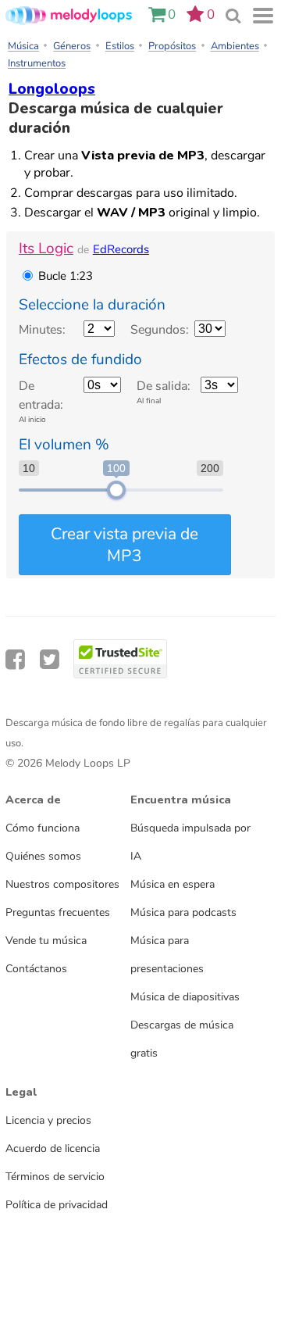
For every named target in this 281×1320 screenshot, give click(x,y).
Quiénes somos (43, 856)
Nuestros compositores (62, 884)
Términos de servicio (55, 1176)
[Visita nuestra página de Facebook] (15, 660)
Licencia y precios (48, 1120)
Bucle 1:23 (65, 276)
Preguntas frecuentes (57, 912)
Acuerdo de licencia (52, 1148)
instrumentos (37, 63)
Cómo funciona (42, 827)
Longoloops (52, 89)
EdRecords (121, 249)
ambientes (235, 46)
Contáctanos (36, 968)
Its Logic (46, 248)
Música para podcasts (183, 912)
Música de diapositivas (185, 996)
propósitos (172, 46)
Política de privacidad (56, 1204)
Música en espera (172, 884)
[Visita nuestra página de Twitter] (49, 660)
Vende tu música (46, 940)
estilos (119, 46)
